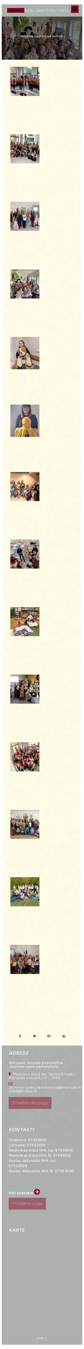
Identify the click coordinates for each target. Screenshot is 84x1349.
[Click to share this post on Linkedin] (64, 1036)
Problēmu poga (27, 1203)
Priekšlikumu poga (30, 1103)
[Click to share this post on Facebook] (20, 1036)
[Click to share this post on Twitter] (34, 1036)
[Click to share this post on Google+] (49, 1036)
